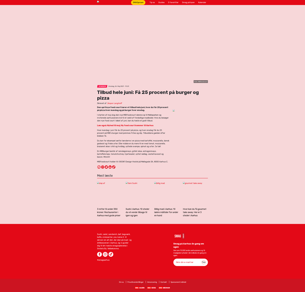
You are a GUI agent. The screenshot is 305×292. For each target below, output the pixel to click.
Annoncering (152, 282)
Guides (161, 2)
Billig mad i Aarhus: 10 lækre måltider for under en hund (166, 212)
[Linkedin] (110, 167)
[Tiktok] (113, 167)
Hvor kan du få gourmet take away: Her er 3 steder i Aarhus (194, 212)
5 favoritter (173, 2)
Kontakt (164, 282)
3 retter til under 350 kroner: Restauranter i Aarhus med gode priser (108, 212)
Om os (121, 282)
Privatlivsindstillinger (135, 282)
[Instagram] (102, 167)
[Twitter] (106, 167)
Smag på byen (188, 2)
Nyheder (102, 86)
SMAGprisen (138, 2)
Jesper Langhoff (114, 103)
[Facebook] (99, 167)
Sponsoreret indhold (178, 282)
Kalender (202, 2)
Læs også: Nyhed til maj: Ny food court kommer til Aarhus (125, 125)
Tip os (152, 2)
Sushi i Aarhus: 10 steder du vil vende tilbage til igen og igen (137, 212)
